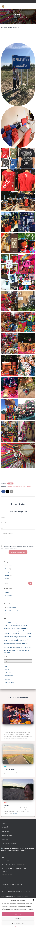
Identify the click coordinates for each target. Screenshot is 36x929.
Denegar (18, 918)
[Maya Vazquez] (4, 6)
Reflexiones (7, 575)
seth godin (7, 650)
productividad (7, 647)
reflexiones (25, 647)
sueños (20, 650)
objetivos (6, 643)
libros (25, 633)
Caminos (6, 805)
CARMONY (7, 679)
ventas (5, 652)
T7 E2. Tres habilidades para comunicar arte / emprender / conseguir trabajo (17, 883)
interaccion (21, 633)
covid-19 (20, 625)
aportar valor (18, 622)
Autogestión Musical (9, 682)
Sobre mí (7, 669)
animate (14, 622)
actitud (10, 623)
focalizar (27, 631)
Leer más (14, 813)
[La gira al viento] (18, 753)
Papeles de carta (12, 607)
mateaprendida (21, 636)
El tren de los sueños (14, 610)
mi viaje (20, 486)
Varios (6, 578)
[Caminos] (18, 789)
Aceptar (18, 914)
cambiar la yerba (24, 622)
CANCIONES (8, 672)
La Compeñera (8, 595)
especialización (12, 631)
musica (23, 640)
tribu (29, 650)
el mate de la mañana (15, 628)
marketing (13, 637)
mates (28, 636)
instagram (16, 633)
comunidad (14, 625)
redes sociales (15, 647)
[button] (33, 900)
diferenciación (7, 628)
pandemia (10, 643)
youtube (8, 652)
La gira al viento (8, 598)
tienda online (25, 650)
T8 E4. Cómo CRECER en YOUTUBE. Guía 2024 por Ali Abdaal (17, 856)
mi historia (15, 486)
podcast (25, 643)
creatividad (24, 625)
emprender (9, 486)
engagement (6, 631)
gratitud (6, 633)
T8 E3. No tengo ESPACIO (9, 864)
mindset (14, 640)
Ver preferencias (18, 923)
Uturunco (7, 592)
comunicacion (7, 625)
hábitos (10, 633)
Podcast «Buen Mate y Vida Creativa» (13, 850)
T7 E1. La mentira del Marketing (12, 891)
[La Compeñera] (18, 714)
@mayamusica (9, 896)
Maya (6, 610)
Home (6, 666)
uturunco (29, 486)
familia (23, 631)
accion (6, 623)
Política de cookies (17, 926)
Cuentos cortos (8, 565)
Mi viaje (10, 483)
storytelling (14, 650)
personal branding (17, 643)
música (24, 486)
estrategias (17, 631)
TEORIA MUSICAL (9, 676)
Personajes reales (9, 572)
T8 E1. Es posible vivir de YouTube (13, 878)
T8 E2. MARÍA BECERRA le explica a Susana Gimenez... (15, 870)
